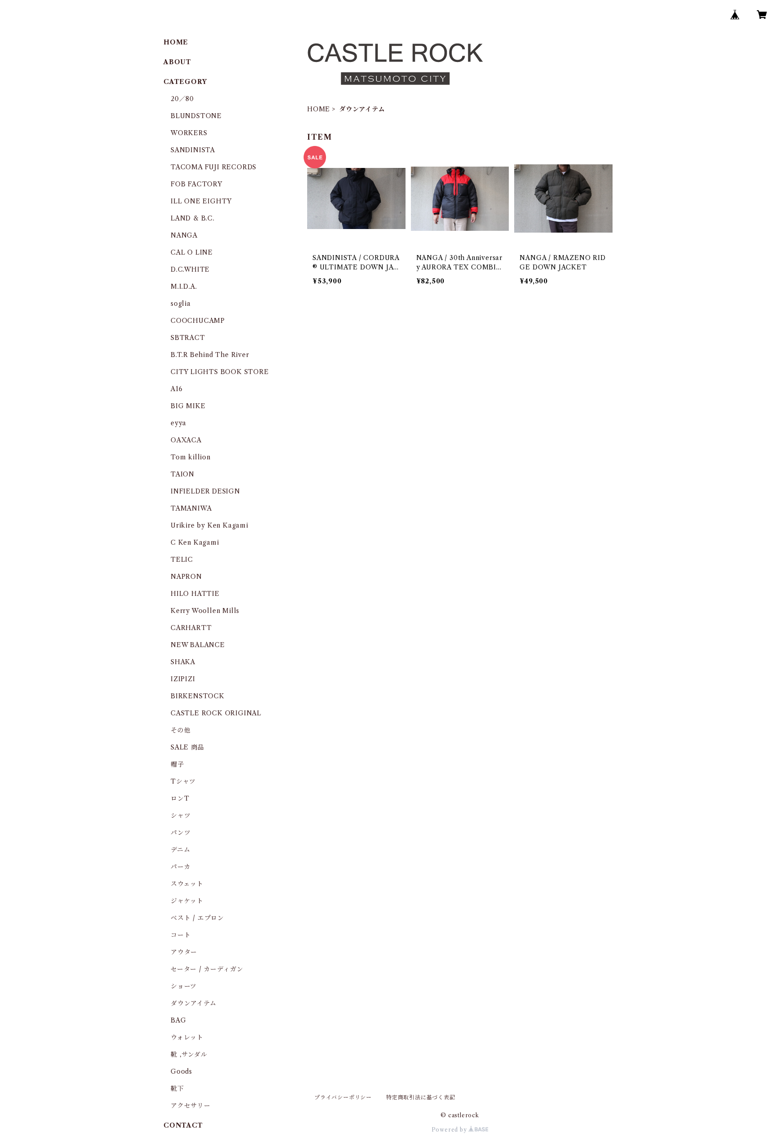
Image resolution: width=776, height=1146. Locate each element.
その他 (180, 730)
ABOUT (177, 62)
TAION (182, 474)
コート (180, 935)
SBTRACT (188, 338)
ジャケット (187, 901)
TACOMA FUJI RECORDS (213, 167)
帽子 (177, 764)
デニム (180, 850)
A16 (176, 389)
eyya (178, 423)
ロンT (180, 798)
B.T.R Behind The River (210, 355)
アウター (184, 952)
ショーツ (184, 986)
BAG (178, 1020)
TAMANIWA (191, 508)
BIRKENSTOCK (198, 696)
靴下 (177, 1088)
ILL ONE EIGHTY (201, 201)
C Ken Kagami (195, 542)
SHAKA (183, 662)
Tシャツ (183, 781)
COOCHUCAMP (198, 321)
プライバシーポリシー (343, 1097)
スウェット (187, 884)
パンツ (180, 833)
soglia (181, 304)
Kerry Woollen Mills (205, 611)
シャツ (180, 815)
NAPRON (186, 577)
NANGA (184, 235)
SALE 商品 (187, 747)
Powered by (450, 1129)
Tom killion (191, 457)
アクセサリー (191, 1106)
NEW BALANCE (198, 645)
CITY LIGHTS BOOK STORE (220, 372)
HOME (318, 109)
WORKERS (189, 133)
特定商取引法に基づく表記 (420, 1097)
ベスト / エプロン (197, 918)
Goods (181, 1071)
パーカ (180, 867)
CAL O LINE (192, 252)
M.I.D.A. (184, 286)
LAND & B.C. (193, 218)
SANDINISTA (193, 150)
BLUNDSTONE (196, 116)
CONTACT (183, 1125)
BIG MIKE (188, 406)
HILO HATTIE (195, 594)
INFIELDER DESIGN (205, 491)
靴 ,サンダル (189, 1054)
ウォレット (187, 1037)
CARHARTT (191, 628)
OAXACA (186, 440)
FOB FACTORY (196, 184)
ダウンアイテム (193, 1003)
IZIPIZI (183, 679)
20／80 (182, 99)
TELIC (182, 559)
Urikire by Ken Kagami (209, 525)
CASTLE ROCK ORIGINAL (216, 713)
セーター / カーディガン (207, 969)
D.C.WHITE (190, 269)
